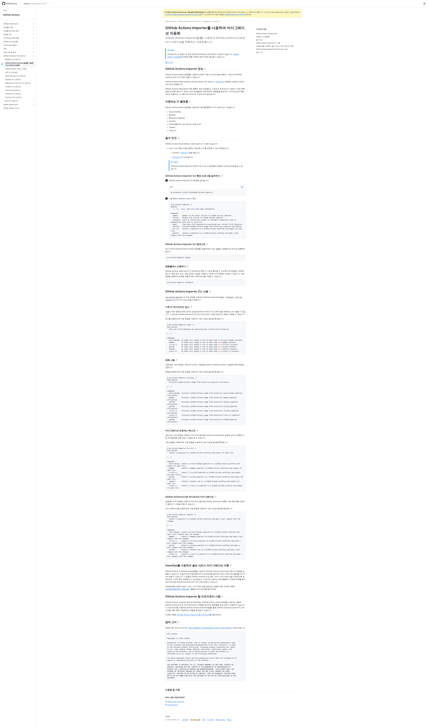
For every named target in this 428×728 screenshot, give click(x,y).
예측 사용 (170, 360)
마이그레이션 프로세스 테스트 (180, 430)
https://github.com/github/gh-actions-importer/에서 (210, 628)
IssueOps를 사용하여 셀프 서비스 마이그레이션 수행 (197, 565)
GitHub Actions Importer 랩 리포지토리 (193, 615)
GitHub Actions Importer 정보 (184, 68)
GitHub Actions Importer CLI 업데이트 (185, 244)
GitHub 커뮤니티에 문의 (176, 702)
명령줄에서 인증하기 (175, 266)
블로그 (229, 720)
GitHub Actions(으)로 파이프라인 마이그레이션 (189, 496)
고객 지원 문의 (173, 705)
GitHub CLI (220, 82)
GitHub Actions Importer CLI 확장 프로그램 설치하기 (192, 176)
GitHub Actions (11, 14)
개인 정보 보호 (195, 720)
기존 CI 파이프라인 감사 (177, 307)
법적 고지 (169, 62)
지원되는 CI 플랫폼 (176, 101)
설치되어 (184, 153)
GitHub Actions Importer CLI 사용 (186, 291)
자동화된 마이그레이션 (211, 21)
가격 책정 (210, 720)
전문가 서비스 (220, 720)
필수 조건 (171, 138)
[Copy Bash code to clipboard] (242, 187)
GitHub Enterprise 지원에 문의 (236, 14)
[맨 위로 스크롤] (423, 723)
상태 (203, 720)
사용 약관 (185, 720)
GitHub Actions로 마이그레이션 (189, 21)
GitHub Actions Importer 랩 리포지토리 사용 (193, 596)
